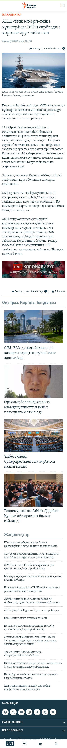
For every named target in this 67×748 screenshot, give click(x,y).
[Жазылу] (53, 712)
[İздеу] (56, 743)
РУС (24, 743)
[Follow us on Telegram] (37, 712)
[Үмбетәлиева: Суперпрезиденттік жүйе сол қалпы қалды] (33, 435)
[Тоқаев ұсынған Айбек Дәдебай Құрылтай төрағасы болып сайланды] (33, 490)
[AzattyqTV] (40, 743)
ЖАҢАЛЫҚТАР (11, 14)
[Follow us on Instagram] (29, 712)
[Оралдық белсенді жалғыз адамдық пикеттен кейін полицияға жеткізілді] (33, 381)
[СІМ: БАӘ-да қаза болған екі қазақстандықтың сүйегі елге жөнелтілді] (33, 326)
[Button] (34, 49)
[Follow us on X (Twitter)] (13, 712)
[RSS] (45, 712)
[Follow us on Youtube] (21, 712)
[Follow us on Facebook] (5, 712)
